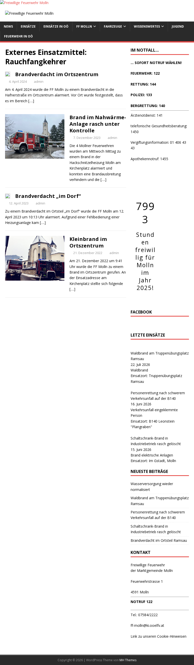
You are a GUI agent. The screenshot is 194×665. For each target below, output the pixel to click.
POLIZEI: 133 (141, 94)
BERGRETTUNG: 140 (148, 105)
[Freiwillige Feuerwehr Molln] (24, 2)
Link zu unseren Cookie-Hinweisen (158, 636)
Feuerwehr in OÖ (18, 36)
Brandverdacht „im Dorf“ (48, 196)
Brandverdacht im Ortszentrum (56, 74)
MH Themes (127, 660)
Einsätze (28, 26)
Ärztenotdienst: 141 (147, 115)
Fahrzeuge (113, 26)
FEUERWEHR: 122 (145, 73)
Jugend (178, 26)
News (8, 26)
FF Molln (84, 26)
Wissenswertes (147, 26)
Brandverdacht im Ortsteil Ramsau (159, 540)
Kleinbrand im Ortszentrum (88, 242)
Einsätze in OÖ (55, 26)
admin (38, 81)
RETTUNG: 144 (143, 84)
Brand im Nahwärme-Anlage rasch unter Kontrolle (97, 124)
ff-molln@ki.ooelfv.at (147, 625)
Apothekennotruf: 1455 (149, 158)
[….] (31, 100)
